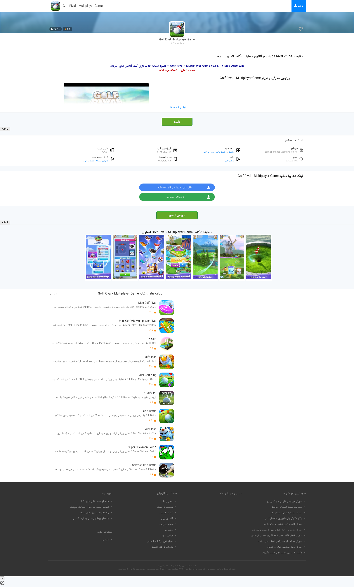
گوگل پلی (230, 161)
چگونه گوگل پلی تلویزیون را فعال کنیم (283, 518)
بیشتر (52, 294)
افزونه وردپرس (166, 524)
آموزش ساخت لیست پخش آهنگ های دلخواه (280, 541)
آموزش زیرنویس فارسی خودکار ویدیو (284, 501)
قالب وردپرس (167, 518)
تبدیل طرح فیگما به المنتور (160, 541)
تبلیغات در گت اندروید (162, 547)
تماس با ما (168, 501)
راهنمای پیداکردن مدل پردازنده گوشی (91, 518)
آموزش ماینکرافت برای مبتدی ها (286, 513)
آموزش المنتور (177, 215)
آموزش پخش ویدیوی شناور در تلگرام (284, 547)
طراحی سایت (167, 535)
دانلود (177, 121)
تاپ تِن (105, 540)
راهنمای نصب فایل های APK (95, 501)
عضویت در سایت (165, 507)
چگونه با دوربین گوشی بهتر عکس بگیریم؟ (281, 553)
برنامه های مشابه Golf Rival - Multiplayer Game (130, 293)
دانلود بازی (221, 152)
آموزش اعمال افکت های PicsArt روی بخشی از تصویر (276, 535)
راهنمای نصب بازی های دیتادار (94, 513)
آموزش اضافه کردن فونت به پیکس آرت (283, 524)
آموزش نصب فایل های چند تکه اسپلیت (89, 507)
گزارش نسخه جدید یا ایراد (95, 161)
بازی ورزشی (208, 152)
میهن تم (169, 530)
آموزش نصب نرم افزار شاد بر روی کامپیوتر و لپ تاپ (277, 530)
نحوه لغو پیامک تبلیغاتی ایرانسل (286, 507)
